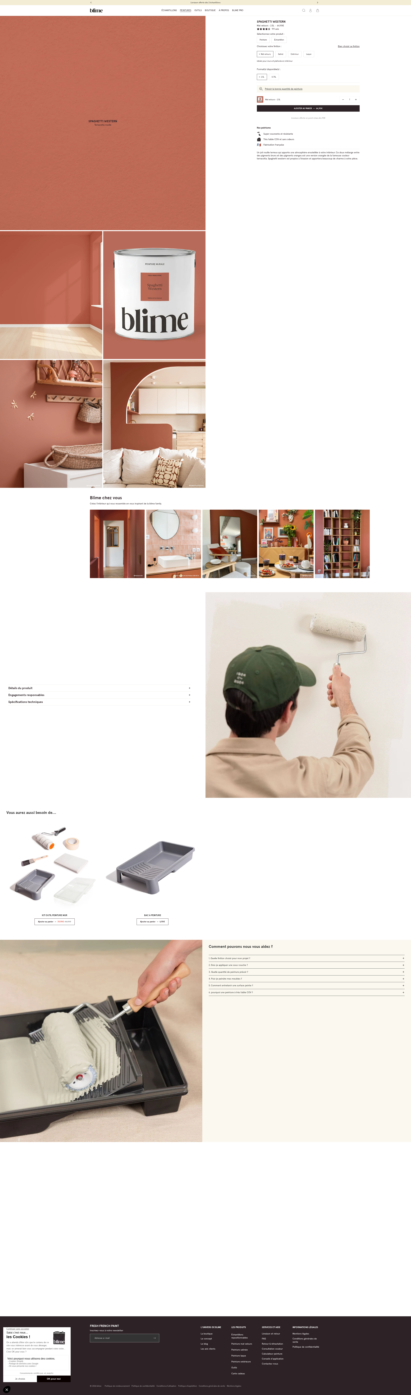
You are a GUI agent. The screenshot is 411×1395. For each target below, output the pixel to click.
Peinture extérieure (241, 1361)
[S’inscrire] (155, 1338)
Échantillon (279, 40)
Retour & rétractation (272, 1343)
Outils (234, 1367)
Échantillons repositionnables (239, 1336)
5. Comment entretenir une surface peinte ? (231, 985)
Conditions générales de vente (212, 1386)
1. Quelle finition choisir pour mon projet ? (229, 958)
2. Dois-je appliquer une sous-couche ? (228, 965)
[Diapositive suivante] (189, 872)
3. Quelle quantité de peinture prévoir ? (228, 971)
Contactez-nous (270, 1363)
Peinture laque (238, 1355)
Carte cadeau (238, 1373)
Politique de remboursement (117, 1386)
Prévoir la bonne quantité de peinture (283, 88)
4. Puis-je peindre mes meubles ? (225, 978)
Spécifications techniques (25, 702)
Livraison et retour (271, 1333)
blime (99, 1386)
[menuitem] (169, 10)
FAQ (264, 1338)
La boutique (207, 1333)
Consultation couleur (272, 1348)
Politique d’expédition (187, 1386)
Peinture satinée (239, 1349)
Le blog (204, 1343)
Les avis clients (208, 1348)
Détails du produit (20, 688)
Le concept (206, 1338)
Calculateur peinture (272, 1353)
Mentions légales (301, 1333)
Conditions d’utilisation (166, 1386)
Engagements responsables (26, 695)
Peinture (263, 40)
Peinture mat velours (241, 1343)
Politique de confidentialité (306, 1346)
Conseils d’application (273, 1358)
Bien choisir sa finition (349, 46)
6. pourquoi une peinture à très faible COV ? (231, 992)
